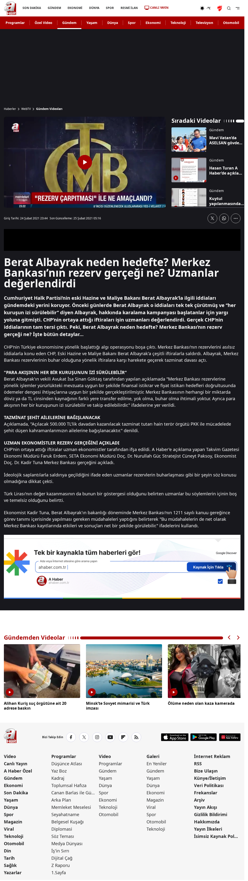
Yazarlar (13, 872)
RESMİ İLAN (129, 8)
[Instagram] (97, 736)
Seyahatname (65, 814)
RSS (198, 763)
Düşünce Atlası (66, 763)
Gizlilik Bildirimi (210, 814)
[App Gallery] (229, 736)
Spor (132, 22)
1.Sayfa (58, 872)
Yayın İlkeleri (208, 828)
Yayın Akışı (205, 806)
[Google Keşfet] (122, 567)
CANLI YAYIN (159, 8)
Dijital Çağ (61, 857)
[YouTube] (110, 736)
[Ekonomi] (184, 8)
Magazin (13, 821)
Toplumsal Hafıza (68, 785)
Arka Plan (61, 799)
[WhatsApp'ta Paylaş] (224, 218)
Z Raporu (60, 864)
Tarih (9, 857)
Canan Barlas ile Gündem (74, 792)
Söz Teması (62, 835)
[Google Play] (203, 736)
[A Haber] (10, 8)
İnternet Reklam (212, 755)
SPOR (110, 8)
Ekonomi (153, 22)
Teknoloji (178, 22)
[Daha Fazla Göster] (235, 218)
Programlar (15, 22)
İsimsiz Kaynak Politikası (217, 835)
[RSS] (136, 736)
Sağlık (10, 864)
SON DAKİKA (32, 8)
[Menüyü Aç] (237, 8)
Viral (9, 828)
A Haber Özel (18, 770)
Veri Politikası (209, 785)
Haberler (10, 109)
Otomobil (231, 22)
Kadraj (57, 777)
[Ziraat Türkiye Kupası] (220, 8)
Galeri (153, 755)
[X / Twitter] (84, 736)
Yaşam (91, 22)
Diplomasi (61, 828)
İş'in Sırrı (60, 850)
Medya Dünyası (67, 843)
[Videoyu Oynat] (85, 162)
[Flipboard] (123, 736)
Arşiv (199, 799)
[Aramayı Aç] (229, 8)
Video (10, 755)
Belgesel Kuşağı (67, 821)
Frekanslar (205, 792)
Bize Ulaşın (206, 770)
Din (7, 850)
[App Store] (175, 736)
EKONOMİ (75, 8)
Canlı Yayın (15, 763)
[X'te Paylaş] (212, 218)
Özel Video (43, 22)
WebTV (26, 109)
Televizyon (204, 22)
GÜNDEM (54, 8)
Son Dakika (16, 792)
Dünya (112, 22)
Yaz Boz (59, 770)
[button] (229, 637)
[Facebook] (71, 736)
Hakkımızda (207, 821)
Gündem (69, 22)
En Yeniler (157, 763)
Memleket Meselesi (71, 806)
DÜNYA (94, 8)
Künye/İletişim (210, 777)
